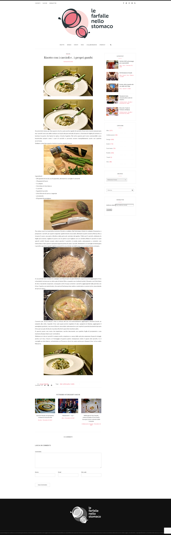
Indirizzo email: (110, 205)
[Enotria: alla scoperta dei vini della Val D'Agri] (112, 87)
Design (69, 45)
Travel (108, 157)
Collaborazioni (92, 45)
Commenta (38, 451)
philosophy (66, 384)
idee (61, 384)
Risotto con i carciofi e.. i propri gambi (68, 57)
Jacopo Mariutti (43, 384)
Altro (63, 418)
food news (109, 148)
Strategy (102, 45)
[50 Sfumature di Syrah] (112, 76)
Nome (36, 472)
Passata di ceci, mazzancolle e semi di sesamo (125, 97)
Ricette (62, 45)
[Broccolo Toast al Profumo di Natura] (112, 111)
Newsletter (52, 3)
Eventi (76, 45)
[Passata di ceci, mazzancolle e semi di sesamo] (112, 99)
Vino (82, 45)
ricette (72, 384)
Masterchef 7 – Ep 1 (68, 415)
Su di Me (45, 3)
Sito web (83, 472)
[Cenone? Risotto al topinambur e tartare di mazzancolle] (45, 406)
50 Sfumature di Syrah (125, 73)
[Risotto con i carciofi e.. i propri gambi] (68, 82)
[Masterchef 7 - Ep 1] (68, 406)
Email (59, 472)
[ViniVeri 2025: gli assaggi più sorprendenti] (112, 64)
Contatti (37, 3)
